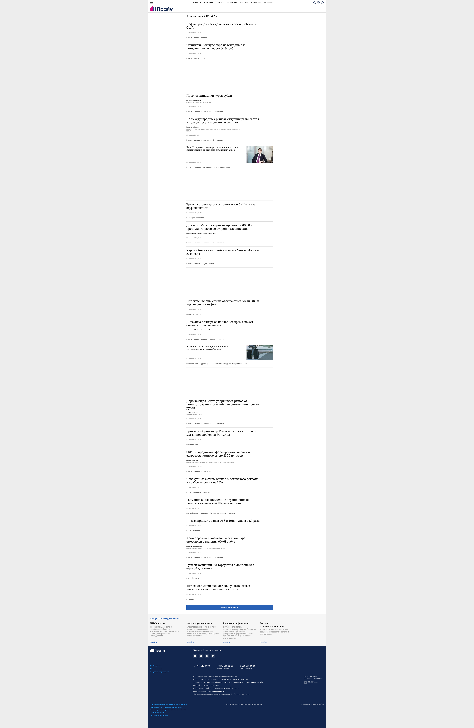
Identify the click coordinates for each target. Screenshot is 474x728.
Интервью (268, 2)
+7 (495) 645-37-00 (201, 666)
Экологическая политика (159, 715)
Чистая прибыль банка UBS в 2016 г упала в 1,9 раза (222, 520)
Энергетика (232, 2)
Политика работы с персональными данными (166, 707)
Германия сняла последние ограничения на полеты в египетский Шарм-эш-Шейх (217, 501)
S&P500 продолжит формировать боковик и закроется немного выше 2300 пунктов (218, 453)
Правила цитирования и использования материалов (168, 704)
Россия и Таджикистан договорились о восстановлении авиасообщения (207, 348)
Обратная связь (157, 669)
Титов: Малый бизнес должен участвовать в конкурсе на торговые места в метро (218, 587)
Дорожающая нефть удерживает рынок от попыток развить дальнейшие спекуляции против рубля (222, 404)
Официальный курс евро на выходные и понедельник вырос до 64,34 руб (215, 46)
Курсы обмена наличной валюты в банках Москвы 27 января (222, 252)
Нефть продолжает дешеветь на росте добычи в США (221, 25)
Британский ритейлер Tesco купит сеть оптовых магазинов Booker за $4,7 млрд (221, 432)
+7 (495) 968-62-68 (225, 667)
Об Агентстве (156, 666)
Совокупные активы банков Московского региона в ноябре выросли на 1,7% (222, 480)
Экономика (208, 2)
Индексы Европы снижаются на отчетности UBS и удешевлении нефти (222, 302)
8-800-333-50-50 (247, 667)
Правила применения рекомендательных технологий (168, 710)
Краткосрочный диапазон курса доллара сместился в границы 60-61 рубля (215, 539)
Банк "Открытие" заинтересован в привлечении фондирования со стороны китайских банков (212, 148)
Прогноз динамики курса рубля (209, 95)
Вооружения (256, 2)
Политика (220, 2)
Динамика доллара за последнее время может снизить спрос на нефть (219, 323)
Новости (197, 2)
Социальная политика (157, 712)
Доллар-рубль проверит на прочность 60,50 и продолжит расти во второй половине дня (219, 227)
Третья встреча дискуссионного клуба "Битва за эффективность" (220, 206)
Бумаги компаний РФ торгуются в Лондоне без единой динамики (220, 566)
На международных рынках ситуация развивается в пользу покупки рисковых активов (222, 120)
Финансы (244, 2)
